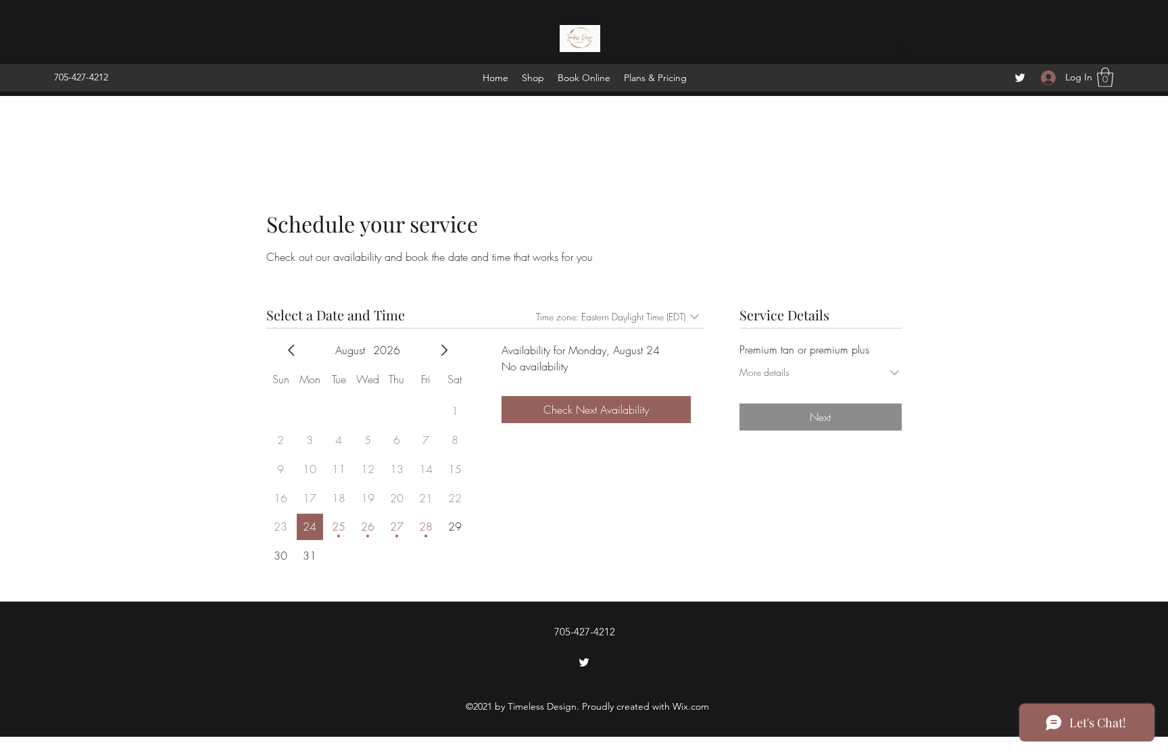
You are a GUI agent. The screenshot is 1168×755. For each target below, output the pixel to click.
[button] (1105, 77)
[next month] (444, 350)
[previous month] (291, 350)
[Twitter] (1020, 77)
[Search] (901, 47)
